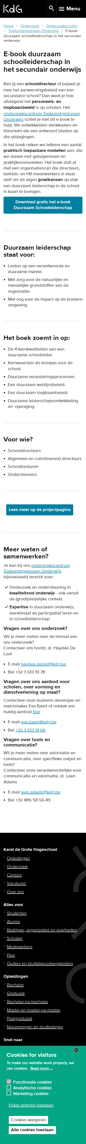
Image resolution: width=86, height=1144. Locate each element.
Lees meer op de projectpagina (40, 510)
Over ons (15, 892)
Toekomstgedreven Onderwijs (33, 30)
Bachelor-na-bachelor (27, 1002)
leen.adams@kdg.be (40, 792)
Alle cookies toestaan (32, 1130)
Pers (11, 955)
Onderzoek (30, 26)
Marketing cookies (31, 1093)
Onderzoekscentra (61, 26)
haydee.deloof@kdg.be (43, 664)
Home (9, 26)
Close (76, 1050)
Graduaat (16, 993)
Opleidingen (18, 858)
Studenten (17, 913)
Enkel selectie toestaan (31, 1105)
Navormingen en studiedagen (35, 1027)
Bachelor (15, 985)
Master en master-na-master (33, 1010)
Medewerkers (19, 947)
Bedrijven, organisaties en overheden (42, 930)
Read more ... (41, 1068)
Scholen (14, 938)
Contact (14, 875)
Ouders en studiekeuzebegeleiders (40, 963)
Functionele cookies (32, 1082)
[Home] (25, 9)
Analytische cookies (32, 1087)
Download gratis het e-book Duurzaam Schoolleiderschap (43, 205)
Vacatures (16, 883)
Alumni (13, 921)
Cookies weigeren (28, 1120)
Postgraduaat (19, 1018)
